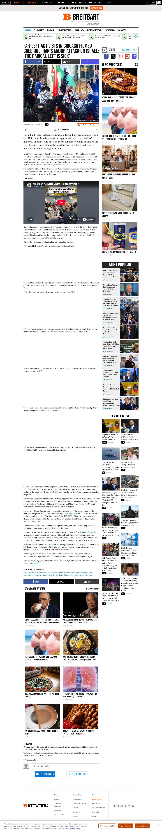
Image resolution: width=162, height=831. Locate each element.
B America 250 (45, 2)
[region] (81, 825)
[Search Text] (147, 3)
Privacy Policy (77, 799)
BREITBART (86, 17)
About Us (57, 799)
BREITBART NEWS (38, 805)
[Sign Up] (96, 8)
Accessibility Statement (58, 805)
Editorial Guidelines (60, 815)
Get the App (96, 803)
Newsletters (32, 2)
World (91, 2)
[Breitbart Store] (108, 2)
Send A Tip (95, 812)
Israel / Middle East (30, 572)
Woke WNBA (110, 30)
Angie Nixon (79, 30)
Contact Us (76, 812)
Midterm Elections (94, 30)
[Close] (158, 825)
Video (101, 2)
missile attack (80, 575)
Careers (75, 816)
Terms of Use (77, 795)
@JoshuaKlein (34, 563)
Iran (90, 572)
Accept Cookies (142, 826)
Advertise (76, 808)
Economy (82, 2)
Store (93, 795)
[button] (6, 3)
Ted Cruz (88, 575)
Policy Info (57, 811)
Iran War (50, 30)
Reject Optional (125, 826)
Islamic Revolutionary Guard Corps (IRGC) (39, 575)
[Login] (153, 3)
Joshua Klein (30, 124)
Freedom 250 (39, 30)
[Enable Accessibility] (159, 3)
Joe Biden (60, 575)
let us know (92, 747)
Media (40, 572)
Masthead (57, 795)
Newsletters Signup (98, 808)
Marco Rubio (69, 575)
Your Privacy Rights (107, 826)
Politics (46, 572)
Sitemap (94, 816)
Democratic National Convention (76, 572)
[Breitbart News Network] (104, 50)
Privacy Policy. (75, 828)
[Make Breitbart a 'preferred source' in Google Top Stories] (88, 124)
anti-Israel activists (57, 572)
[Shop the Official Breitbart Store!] (129, 50)
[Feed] (133, 805)
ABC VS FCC (122, 30)
